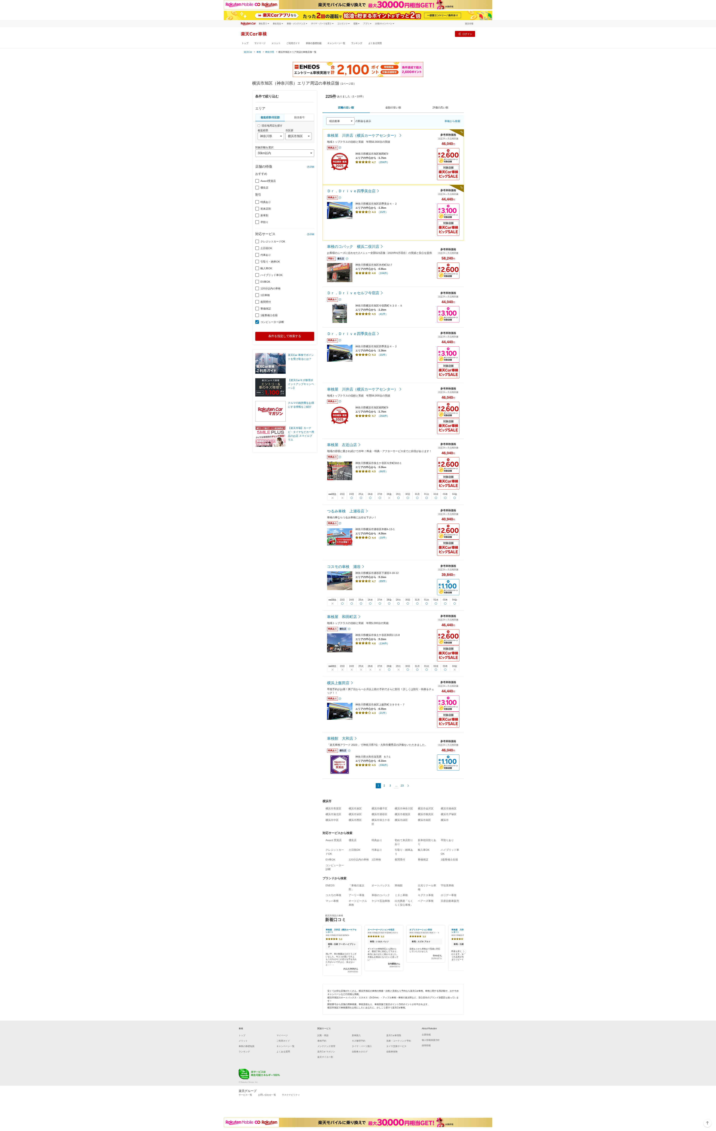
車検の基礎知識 (313, 43)
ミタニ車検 (401, 895)
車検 (258, 52)
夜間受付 (265, 301)
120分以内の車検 (270, 288)
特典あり (265, 201)
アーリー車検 (356, 895)
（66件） (382, 471)
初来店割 (265, 208)
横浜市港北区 (333, 814)
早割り (264, 222)
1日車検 (265, 295)
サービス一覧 (245, 1095)
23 (402, 785)
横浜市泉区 (355, 808)
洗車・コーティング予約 (398, 1041)
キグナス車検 (426, 895)
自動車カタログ (360, 1051)
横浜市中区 (332, 820)
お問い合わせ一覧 (267, 1095)
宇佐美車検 (447, 885)
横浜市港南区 (448, 808)
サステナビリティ (291, 1095)
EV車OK (265, 281)
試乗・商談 (323, 1035)
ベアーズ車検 (426, 900)
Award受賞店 (268, 180)
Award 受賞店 (334, 840)
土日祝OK (266, 248)
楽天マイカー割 (325, 1057)
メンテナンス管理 (326, 1046)
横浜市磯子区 (379, 808)
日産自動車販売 (450, 900)
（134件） (383, 643)
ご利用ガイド (293, 43)
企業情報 (426, 1034)
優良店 (264, 187)
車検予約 (321, 1041)
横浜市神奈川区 (404, 808)
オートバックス (381, 885)
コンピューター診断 (272, 321)
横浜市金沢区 (426, 808)
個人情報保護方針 (431, 1040)
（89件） (382, 581)
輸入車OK (266, 268)
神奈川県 (269, 52)
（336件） (383, 765)
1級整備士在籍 (269, 315)
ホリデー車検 (448, 895)
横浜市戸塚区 (448, 814)
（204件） (383, 162)
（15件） (382, 212)
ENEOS (330, 885)
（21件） (382, 712)
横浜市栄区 (355, 814)
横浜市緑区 (401, 820)
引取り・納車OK (270, 261)
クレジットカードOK (272, 241)
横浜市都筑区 (402, 814)
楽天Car (248, 52)
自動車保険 (392, 1051)
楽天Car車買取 (393, 1035)
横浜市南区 (424, 820)
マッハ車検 (332, 900)
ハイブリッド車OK (271, 275)
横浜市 (445, 820)
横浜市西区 (355, 820)
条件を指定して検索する (284, 336)
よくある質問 (375, 43)
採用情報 (426, 1045)
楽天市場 (469, 23)
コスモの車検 (333, 895)
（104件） (383, 273)
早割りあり (447, 840)
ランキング (356, 43)
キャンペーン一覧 (336, 43)
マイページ (260, 43)
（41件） (382, 313)
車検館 (399, 885)
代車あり (265, 254)
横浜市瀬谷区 (379, 814)
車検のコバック (381, 895)
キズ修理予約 (358, 1041)
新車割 (264, 215)
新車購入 (356, 1035)
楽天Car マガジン (326, 1051)
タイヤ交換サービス (396, 1046)
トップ (245, 43)
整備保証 (265, 308)
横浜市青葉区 (333, 808)
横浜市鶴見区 (426, 814)
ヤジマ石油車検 (381, 900)
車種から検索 (452, 121)
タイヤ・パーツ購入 (362, 1046)
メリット (275, 43)
